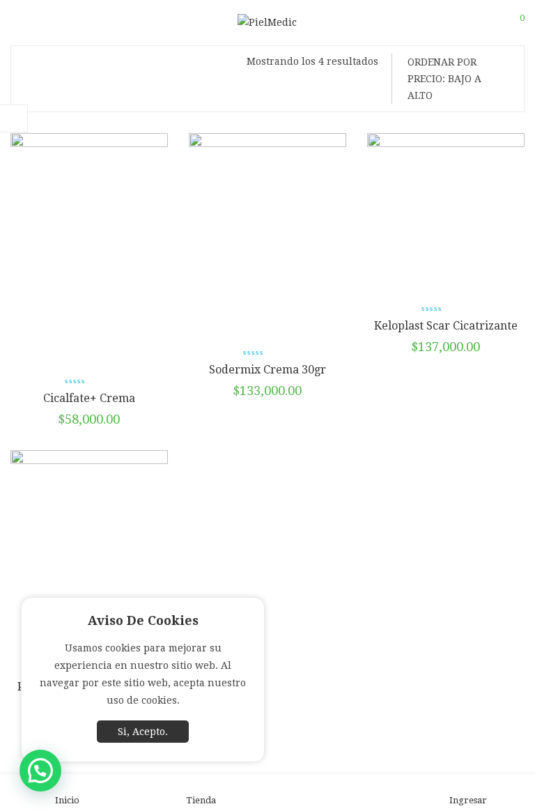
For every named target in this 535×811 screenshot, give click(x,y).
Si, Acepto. (143, 731)
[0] (513, 23)
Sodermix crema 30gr (267, 369)
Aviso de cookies (143, 620)
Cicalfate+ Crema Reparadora (89, 405)
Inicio (67, 800)
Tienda (201, 800)
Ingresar (468, 800)
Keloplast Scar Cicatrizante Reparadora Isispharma (446, 332)
